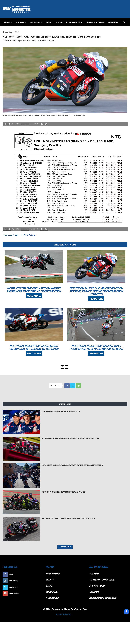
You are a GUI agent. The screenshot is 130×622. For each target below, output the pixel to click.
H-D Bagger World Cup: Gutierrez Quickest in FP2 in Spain (68, 519)
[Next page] (9, 124)
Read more (34, 295)
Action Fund (73, 22)
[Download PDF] (42, 124)
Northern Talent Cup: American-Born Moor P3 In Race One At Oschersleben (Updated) (96, 291)
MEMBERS (113, 22)
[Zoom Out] (23, 124)
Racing (20, 22)
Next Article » (30, 235)
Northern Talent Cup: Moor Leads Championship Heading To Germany (33, 347)
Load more (64, 547)
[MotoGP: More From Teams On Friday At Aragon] (21, 502)
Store (59, 22)
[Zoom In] (27, 124)
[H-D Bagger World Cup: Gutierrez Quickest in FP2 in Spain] (21, 529)
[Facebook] (67, 385)
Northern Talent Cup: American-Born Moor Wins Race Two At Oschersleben (34, 290)
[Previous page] (5, 124)
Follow (38, 581)
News (7, 22)
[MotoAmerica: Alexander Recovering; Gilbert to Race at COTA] (21, 449)
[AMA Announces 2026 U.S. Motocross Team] (21, 422)
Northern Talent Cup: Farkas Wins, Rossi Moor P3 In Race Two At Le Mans (96, 347)
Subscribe (37, 593)
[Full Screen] (46, 124)
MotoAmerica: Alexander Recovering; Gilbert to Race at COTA (70, 438)
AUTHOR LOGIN (63, 614)
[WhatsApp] (78, 385)
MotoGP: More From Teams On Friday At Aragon (64, 492)
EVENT (49, 22)
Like (39, 574)
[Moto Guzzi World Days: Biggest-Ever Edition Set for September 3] (21, 475)
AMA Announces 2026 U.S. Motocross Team (61, 411)
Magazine (35, 22)
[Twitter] (72, 385)
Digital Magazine (95, 22)
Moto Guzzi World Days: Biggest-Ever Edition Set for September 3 (72, 465)
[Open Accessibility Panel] (126, 611)
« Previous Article (11, 235)
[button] (124, 22)
